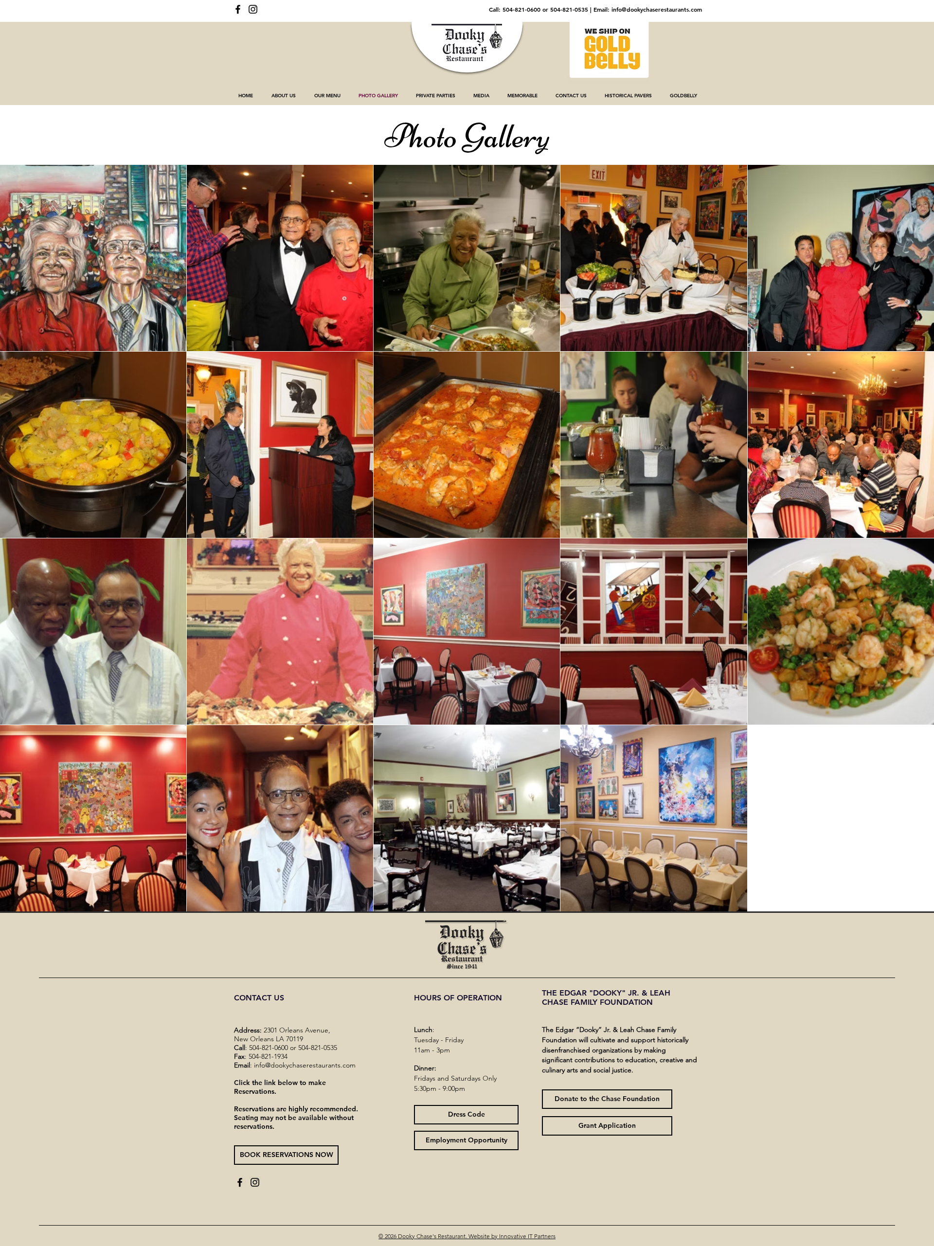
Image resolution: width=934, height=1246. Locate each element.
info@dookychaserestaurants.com (656, 9)
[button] (283, 96)
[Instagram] (253, 9)
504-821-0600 (521, 9)
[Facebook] (238, 9)
